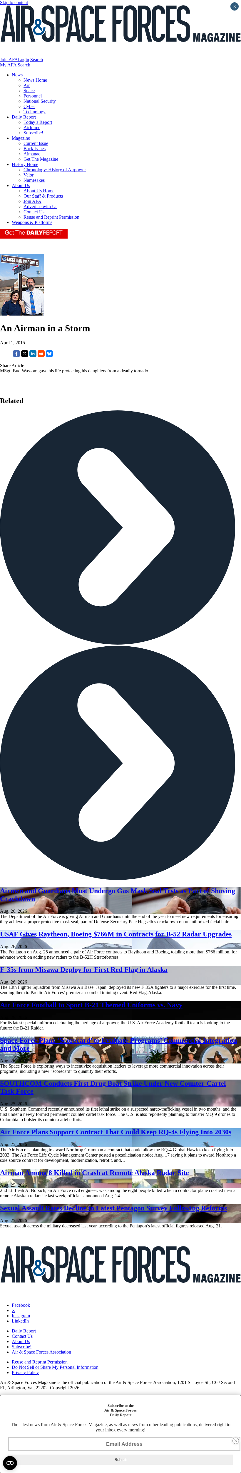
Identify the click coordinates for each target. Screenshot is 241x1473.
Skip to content (14, 2)
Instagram (21, 1315)
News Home (35, 80)
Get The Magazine (41, 159)
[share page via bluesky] (49, 355)
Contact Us (34, 211)
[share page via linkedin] (32, 355)
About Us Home (39, 190)
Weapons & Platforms (32, 222)
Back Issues (35, 148)
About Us (21, 185)
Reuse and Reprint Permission (51, 217)
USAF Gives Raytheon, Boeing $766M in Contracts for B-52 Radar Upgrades (116, 934)
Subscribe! (33, 132)
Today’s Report (38, 122)
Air (27, 85)
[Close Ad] (236, 1441)
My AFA (8, 64)
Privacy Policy (25, 1372)
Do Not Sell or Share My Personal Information (55, 1367)
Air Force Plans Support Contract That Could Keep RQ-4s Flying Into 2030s (115, 1132)
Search (36, 59)
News (17, 74)
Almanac (32, 153)
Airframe (32, 127)
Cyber (29, 106)
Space (29, 90)
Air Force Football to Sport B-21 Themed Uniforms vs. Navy (91, 1005)
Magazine (21, 138)
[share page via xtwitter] (24, 355)
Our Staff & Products (43, 195)
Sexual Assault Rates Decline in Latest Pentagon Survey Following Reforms (113, 1208)
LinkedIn (20, 1320)
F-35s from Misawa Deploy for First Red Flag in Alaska (84, 969)
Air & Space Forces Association (41, 1351)
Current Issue (36, 143)
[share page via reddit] (41, 355)
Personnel (33, 95)
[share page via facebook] (16, 355)
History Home (25, 164)
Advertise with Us (40, 206)
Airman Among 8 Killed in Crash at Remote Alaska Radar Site (94, 1172)
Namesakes (34, 180)
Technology (35, 111)
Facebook (21, 1305)
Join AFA (9, 59)
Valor (29, 174)
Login (23, 59)
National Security (40, 101)
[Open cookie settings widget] (10, 1463)
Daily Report (24, 116)
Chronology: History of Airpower (55, 169)
